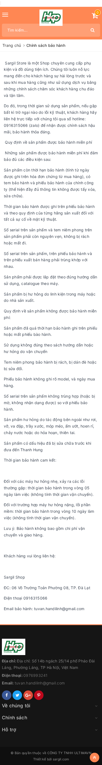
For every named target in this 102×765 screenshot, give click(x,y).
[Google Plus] (28, 695)
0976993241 (35, 675)
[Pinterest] (39, 695)
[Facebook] (6, 695)
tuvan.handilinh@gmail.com (40, 683)
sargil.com (61, 759)
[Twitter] (17, 695)
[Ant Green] (51, 647)
